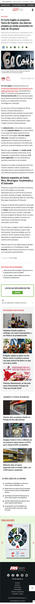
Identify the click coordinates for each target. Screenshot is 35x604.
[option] (17, 540)
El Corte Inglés (13, 258)
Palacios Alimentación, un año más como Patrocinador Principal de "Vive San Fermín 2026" (17, 385)
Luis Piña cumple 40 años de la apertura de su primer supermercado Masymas (16, 502)
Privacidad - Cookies (17, 594)
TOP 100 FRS (26, 1)
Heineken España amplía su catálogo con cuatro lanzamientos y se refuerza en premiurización (17, 333)
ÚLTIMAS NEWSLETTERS (18, 5)
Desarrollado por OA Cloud (17, 601)
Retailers (4, 16)
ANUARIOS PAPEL (5, 5)
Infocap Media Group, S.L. (20, 598)
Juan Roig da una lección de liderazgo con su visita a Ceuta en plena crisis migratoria (16, 496)
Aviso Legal (17, 587)
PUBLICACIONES (7, 520)
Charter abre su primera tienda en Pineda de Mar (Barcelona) (16, 418)
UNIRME (17, 293)
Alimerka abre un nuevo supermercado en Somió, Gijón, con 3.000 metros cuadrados (17, 467)
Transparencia (17, 589)
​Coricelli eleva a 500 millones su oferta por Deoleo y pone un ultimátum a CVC (15, 484)
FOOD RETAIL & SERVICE (8, 79)
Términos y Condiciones (17, 592)
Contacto (17, 583)
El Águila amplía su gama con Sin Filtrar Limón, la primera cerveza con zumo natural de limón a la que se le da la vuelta (17, 359)
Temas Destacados (6, 1)
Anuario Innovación (17, 1)
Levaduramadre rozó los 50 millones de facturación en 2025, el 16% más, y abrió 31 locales (15, 508)
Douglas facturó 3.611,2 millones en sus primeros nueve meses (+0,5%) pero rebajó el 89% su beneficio (17, 442)
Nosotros (17, 585)
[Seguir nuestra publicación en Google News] (3, 47)
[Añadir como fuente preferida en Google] (32, 588)
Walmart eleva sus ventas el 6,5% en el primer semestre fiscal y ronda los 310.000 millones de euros (16, 490)
